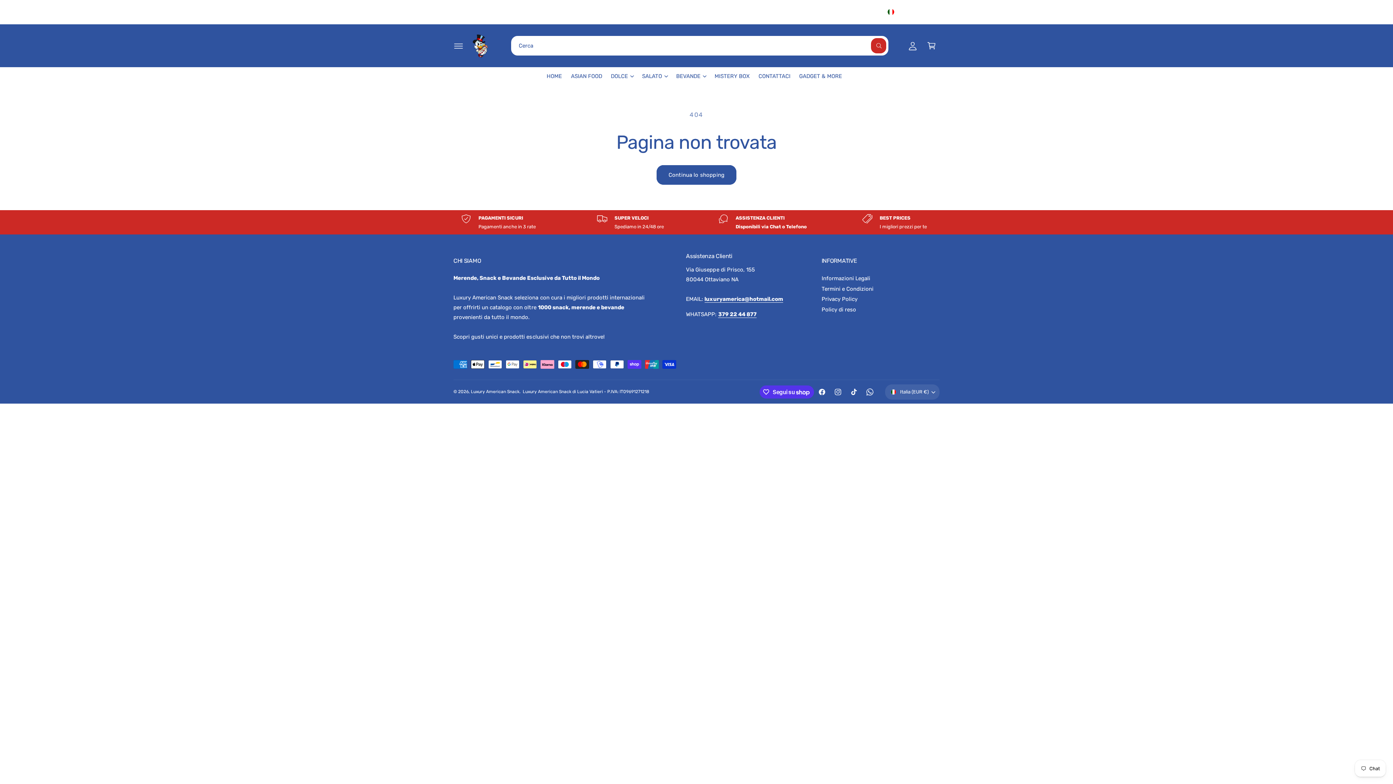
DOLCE (619, 76)
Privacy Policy (840, 299)
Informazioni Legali (846, 278)
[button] (458, 45)
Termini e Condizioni (848, 289)
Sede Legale (827, 12)
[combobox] (699, 45)
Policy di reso (839, 309)
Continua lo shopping (696, 175)
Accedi (867, 12)
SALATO (652, 76)
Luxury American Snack (495, 391)
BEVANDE (688, 76)
